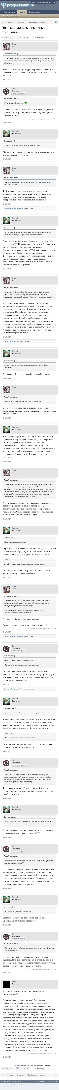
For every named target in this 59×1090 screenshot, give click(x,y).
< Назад (5, 37)
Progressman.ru (9, 12)
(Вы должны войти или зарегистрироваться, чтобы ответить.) (35, 1065)
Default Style (5, 1081)
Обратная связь (44, 1081)
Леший (15, 131)
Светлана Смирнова (11, 208)
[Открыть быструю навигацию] (56, 22)
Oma (14, 44)
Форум (22, 12)
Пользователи (34, 12)
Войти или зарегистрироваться (43, 2)
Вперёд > (40, 37)
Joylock (15, 982)
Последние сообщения (11, 16)
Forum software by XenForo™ (11, 1085)
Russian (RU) (16, 1081)
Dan (13, 89)
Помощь (54, 1081)
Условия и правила (51, 1085)
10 (35, 37)
